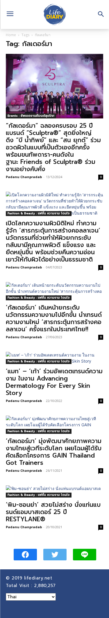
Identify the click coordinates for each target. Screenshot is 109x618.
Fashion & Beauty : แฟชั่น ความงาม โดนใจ (39, 213)
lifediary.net (39, 578)
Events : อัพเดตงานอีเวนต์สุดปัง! (31, 116)
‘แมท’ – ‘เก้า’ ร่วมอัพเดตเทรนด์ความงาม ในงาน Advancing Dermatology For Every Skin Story (54, 382)
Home (11, 34)
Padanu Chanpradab (24, 177)
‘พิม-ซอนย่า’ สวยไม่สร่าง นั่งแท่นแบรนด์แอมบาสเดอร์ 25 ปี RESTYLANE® (53, 512)
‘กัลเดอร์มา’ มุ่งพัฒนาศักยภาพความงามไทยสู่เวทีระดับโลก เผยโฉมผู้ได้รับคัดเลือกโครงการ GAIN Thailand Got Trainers (53, 451)
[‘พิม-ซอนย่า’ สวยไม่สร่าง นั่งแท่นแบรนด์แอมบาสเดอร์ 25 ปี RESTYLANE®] (54, 491)
